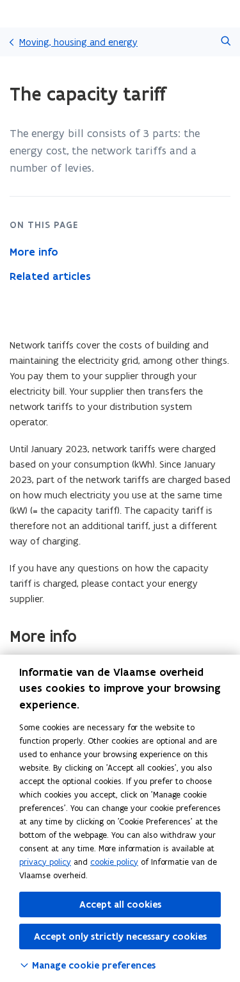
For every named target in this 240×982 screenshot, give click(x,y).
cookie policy (114, 861)
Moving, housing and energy (78, 42)
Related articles (50, 276)
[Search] (225, 42)
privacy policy (45, 861)
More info (34, 252)
